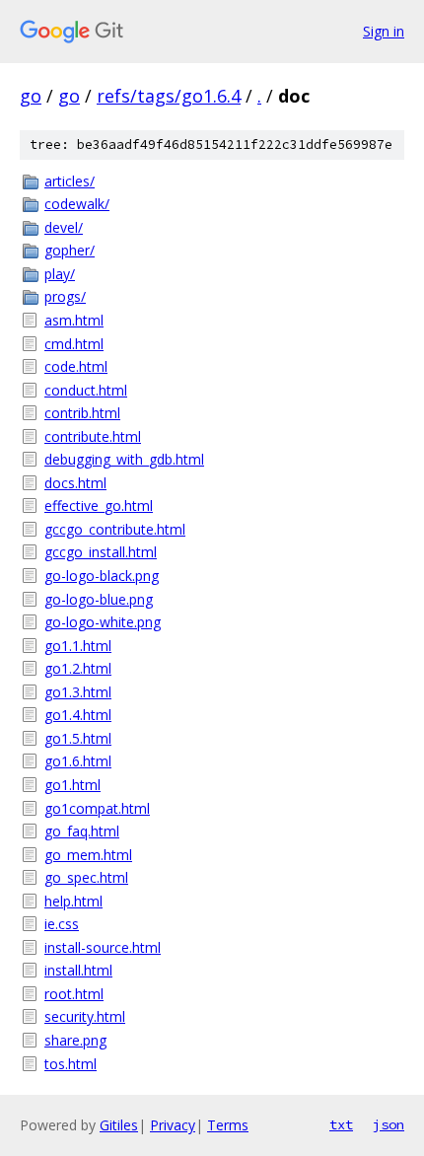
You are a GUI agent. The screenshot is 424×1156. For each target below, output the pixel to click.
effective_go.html (98, 505)
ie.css (61, 923)
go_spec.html (86, 877)
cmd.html (74, 343)
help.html (73, 901)
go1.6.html (77, 761)
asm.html (74, 320)
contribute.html (92, 436)
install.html (78, 970)
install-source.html (102, 947)
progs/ (65, 296)
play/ (59, 273)
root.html (74, 993)
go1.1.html (77, 645)
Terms (227, 1125)
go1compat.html (97, 808)
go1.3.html (77, 692)
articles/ (69, 181)
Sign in (383, 31)
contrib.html (82, 412)
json (388, 1124)
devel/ (63, 227)
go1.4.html (77, 714)
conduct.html (85, 390)
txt (341, 1124)
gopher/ (69, 250)
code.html (75, 366)
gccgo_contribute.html (114, 529)
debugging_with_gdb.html (124, 459)
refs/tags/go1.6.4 (169, 96)
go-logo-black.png (101, 575)
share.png (75, 1040)
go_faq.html (81, 831)
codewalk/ (76, 203)
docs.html (75, 482)
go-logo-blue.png (98, 599)
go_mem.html (88, 854)
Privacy (172, 1125)
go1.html (72, 784)
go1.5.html (77, 738)
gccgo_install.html (100, 551)
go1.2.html (77, 668)
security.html (84, 1016)
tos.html (70, 1063)
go (30, 96)
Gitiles (119, 1125)
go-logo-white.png (102, 622)
